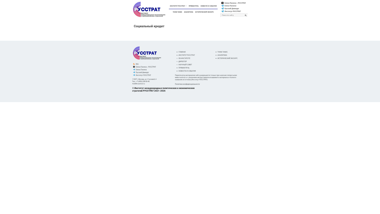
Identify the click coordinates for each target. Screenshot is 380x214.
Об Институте (184, 58)
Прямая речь (194, 6)
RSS (137, 64)
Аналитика (188, 12)
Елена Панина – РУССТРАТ (235, 3)
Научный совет (185, 65)
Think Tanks (177, 12)
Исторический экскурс (204, 12)
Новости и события (209, 6)
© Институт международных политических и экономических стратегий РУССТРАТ (163, 89)
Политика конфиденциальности (187, 84)
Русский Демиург (232, 8)
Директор (183, 61)
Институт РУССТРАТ (177, 6)
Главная (182, 52)
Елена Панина (230, 6)
